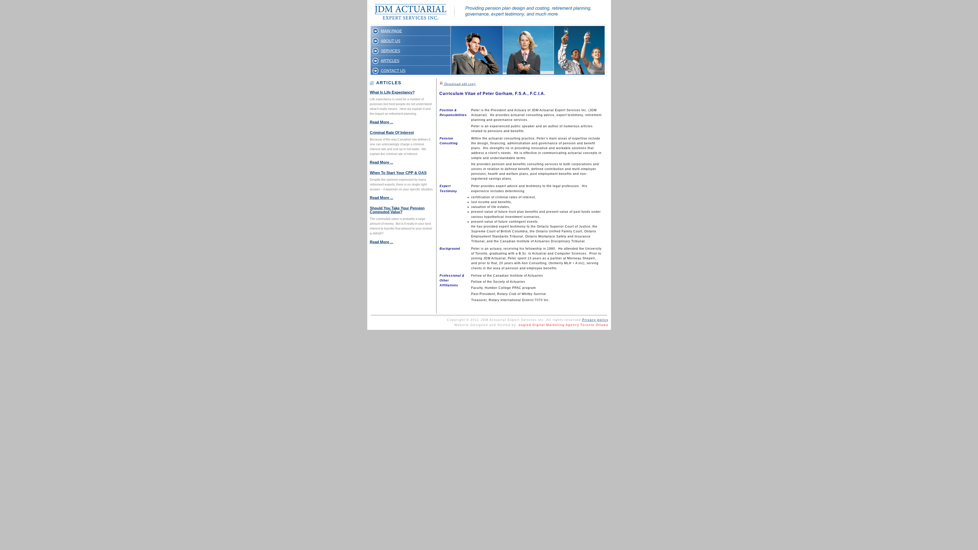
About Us (390, 41)
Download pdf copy (459, 84)
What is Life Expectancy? (392, 92)
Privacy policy (595, 320)
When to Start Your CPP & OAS (398, 173)
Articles (390, 61)
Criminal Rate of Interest (392, 132)
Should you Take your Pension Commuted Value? (397, 210)
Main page (391, 31)
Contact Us (393, 70)
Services (390, 51)
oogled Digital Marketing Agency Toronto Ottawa (563, 325)
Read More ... (381, 122)
